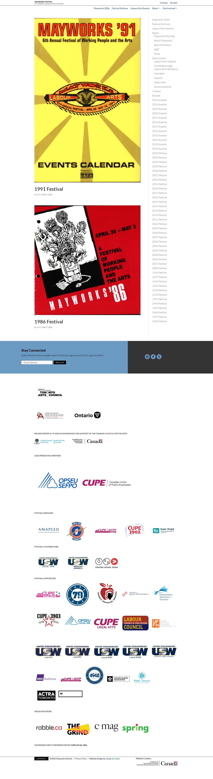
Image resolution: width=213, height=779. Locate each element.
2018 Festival (159, 188)
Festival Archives (120, 8)
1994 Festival (159, 285)
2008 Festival (159, 232)
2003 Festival (159, 254)
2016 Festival (159, 197)
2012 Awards (159, 148)
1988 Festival (159, 312)
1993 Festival (159, 290)
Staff (156, 49)
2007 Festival (159, 237)
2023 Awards (159, 108)
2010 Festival (159, 223)
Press (157, 53)
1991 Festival (48, 189)
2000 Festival (159, 268)
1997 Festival (159, 277)
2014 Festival (159, 206)
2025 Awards (159, 100)
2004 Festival (159, 250)
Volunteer (159, 73)
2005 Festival (159, 246)
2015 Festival (159, 201)
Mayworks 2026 (101, 8)
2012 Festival (159, 215)
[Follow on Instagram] (147, 356)
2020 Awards (159, 113)
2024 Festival (159, 161)
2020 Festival (159, 179)
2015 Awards (159, 135)
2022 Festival (159, 170)
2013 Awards (159, 144)
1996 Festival (159, 281)
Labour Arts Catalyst (165, 61)
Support (158, 77)
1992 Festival (159, 294)
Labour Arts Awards (140, 8)
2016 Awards (159, 130)
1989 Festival (159, 307)
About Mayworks (163, 40)
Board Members (162, 44)
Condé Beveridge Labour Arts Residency (166, 67)
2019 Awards (159, 117)
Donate (173, 2)
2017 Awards (159, 126)
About (155, 8)
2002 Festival (159, 259)
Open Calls (160, 82)
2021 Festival (159, 175)
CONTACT (41, 758)
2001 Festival (159, 263)
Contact (164, 2)
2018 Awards (159, 122)
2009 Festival (159, 228)
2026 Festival (159, 153)
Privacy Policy (81, 758)
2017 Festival (159, 192)
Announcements (162, 86)
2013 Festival (159, 210)
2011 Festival (159, 219)
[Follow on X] (159, 356)
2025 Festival (159, 157)
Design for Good (113, 758)
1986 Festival (48, 321)
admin (39, 194)
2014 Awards (159, 139)
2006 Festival (159, 241)
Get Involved (169, 8)
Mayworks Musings (164, 36)
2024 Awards (159, 104)
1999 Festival (159, 272)
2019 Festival (159, 184)
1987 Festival (159, 316)
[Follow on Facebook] (153, 356)
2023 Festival (159, 166)
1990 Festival (159, 303)
